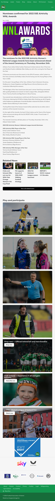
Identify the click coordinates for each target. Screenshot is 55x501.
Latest (12, 2)
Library (29, 2)
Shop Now (7, 491)
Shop (23, 2)
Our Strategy (4, 2)
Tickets (18, 2)
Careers (50, 2)
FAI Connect (42, 2)
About (35, 2)
